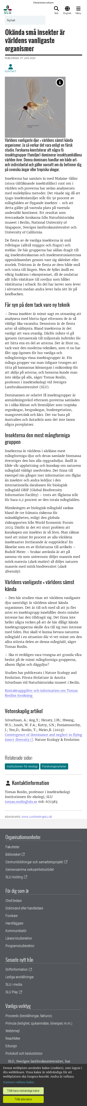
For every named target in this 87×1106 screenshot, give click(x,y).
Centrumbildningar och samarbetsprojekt (34, 862)
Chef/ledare (13, 900)
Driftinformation (16, 969)
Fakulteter (12, 847)
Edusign (11, 1046)
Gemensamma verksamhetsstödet (29, 869)
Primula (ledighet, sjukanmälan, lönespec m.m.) (38, 1023)
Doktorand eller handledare (24, 908)
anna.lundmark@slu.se (36, 816)
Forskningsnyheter (54, 766)
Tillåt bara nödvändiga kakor (23, 1091)
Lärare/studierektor (18, 938)
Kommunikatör (16, 931)
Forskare (11, 916)
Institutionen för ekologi (22, 766)
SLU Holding (14, 877)
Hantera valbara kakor (18, 1082)
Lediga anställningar (19, 977)
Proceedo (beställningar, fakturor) (28, 1016)
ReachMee (12, 1038)
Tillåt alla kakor (23, 1099)
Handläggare (14, 923)
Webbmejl (12, 1031)
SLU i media (13, 984)
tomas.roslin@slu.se (21, 802)
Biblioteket (12, 854)
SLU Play (11, 992)
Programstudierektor (19, 946)
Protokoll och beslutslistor (23, 1053)
